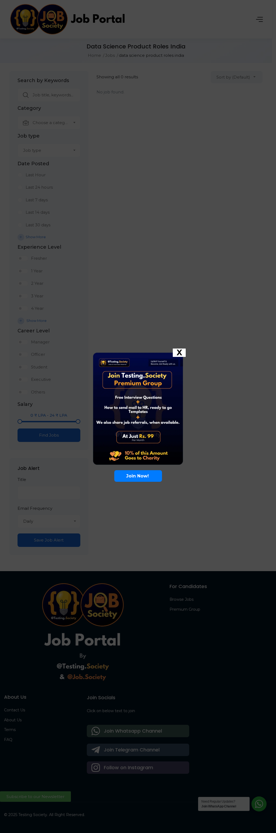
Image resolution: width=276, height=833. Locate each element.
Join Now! (138, 476)
